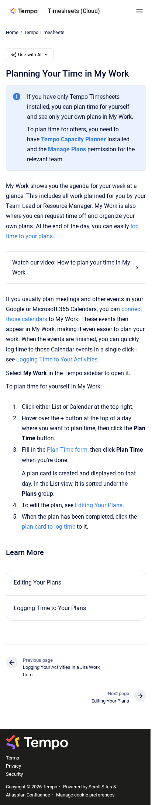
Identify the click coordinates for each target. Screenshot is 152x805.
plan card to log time (48, 526)
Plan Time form (67, 449)
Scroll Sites (100, 786)
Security (14, 774)
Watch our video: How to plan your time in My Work (66, 267)
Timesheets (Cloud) (74, 10)
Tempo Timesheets (44, 32)
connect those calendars (37, 319)
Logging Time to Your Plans (50, 608)
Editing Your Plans (98, 505)
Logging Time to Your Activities (90, 359)
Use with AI (30, 54)
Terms (12, 758)
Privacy (13, 766)
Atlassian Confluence (28, 795)
